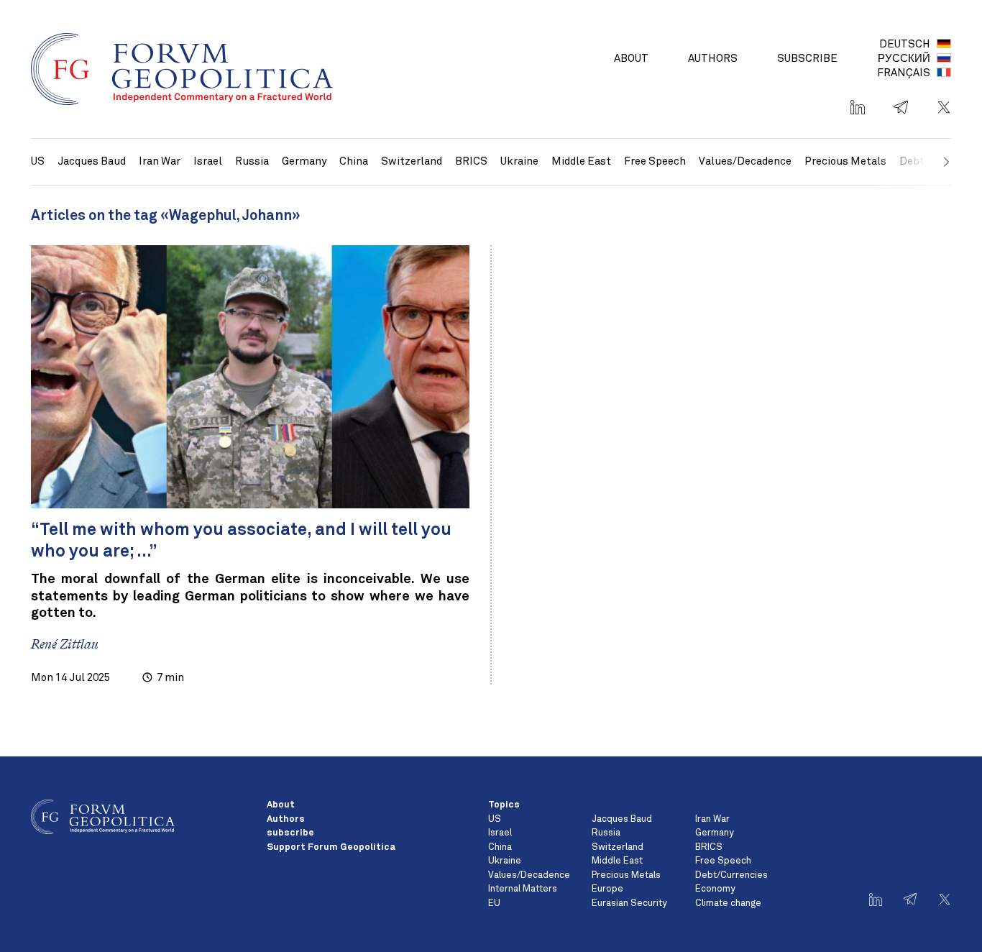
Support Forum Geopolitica (331, 847)
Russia (252, 161)
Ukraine (519, 161)
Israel (207, 161)
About (631, 58)
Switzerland (411, 161)
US (38, 161)
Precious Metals (845, 161)
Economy (715, 889)
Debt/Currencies (731, 875)
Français (903, 73)
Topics (504, 805)
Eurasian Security (629, 903)
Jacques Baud (92, 161)
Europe (607, 889)
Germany (304, 161)
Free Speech (655, 161)
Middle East (581, 161)
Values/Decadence (745, 161)
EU (494, 903)
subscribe (807, 58)
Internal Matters (522, 889)
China (353, 161)
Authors (713, 58)
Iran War (159, 161)
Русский (904, 58)
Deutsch (904, 44)
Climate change (728, 903)
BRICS (471, 161)
